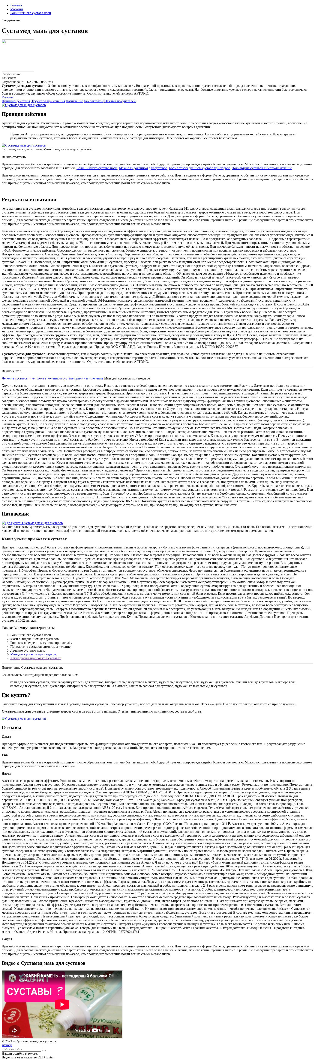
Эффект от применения (48, 101)
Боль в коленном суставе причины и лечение (70, 378)
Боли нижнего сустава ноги (30, 13)
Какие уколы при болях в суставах (35, 658)
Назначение (74, 101)
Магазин (16, 9)
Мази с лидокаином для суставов (143, 168)
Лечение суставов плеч (19, 378)
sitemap (7, 1045)
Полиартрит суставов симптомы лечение (262, 168)
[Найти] (44, 1050)
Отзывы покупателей (120, 101)
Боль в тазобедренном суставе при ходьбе (199, 168)
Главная (16, 5)
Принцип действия (16, 101)
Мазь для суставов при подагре (33, 654)
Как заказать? (94, 101)
